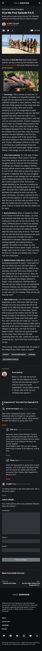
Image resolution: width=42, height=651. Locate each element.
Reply (4, 425)
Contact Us (6, 621)
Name (5, 537)
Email (4, 546)
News (8, 25)
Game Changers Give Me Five (10, 359)
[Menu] (4, 3)
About (4, 618)
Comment (6, 510)
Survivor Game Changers (19, 354)
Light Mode (37, 30)
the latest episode (9, 65)
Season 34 (6, 354)
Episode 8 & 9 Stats (9, 583)
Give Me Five (32, 354)
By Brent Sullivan (13, 23)
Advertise (5, 625)
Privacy (4, 629)
